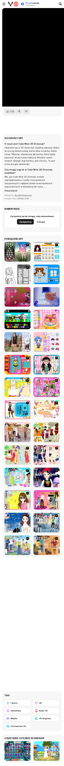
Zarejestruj (25, 222)
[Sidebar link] (4, 4)
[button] (10, 190)
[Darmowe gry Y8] (13, 4)
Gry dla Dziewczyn (23, 195)
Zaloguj (41, 222)
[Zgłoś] (26, 111)
